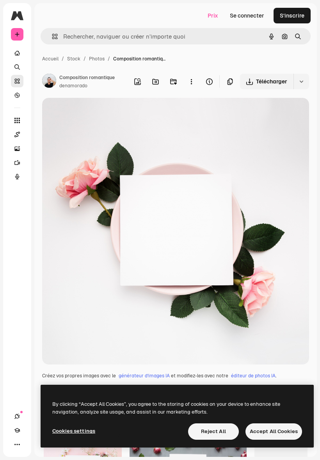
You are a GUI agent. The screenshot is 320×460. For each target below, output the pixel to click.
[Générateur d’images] (17, 148)
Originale (93, 113)
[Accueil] (17, 53)
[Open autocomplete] (51, 36)
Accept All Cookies (274, 431)
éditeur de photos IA (253, 376)
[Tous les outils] (17, 120)
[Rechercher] (17, 67)
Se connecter (247, 15)
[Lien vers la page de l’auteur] (49, 82)
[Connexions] (17, 416)
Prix (213, 15)
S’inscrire (292, 15)
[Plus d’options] (191, 81)
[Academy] (17, 430)
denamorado (73, 86)
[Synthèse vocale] (17, 176)
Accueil (50, 59)
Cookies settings (73, 431)
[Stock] (17, 81)
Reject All (213, 431)
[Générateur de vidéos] (17, 162)
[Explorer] (17, 95)
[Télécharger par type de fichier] (301, 81)
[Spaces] (17, 134)
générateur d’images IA (144, 376)
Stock (73, 59)
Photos (97, 59)
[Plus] (17, 444)
